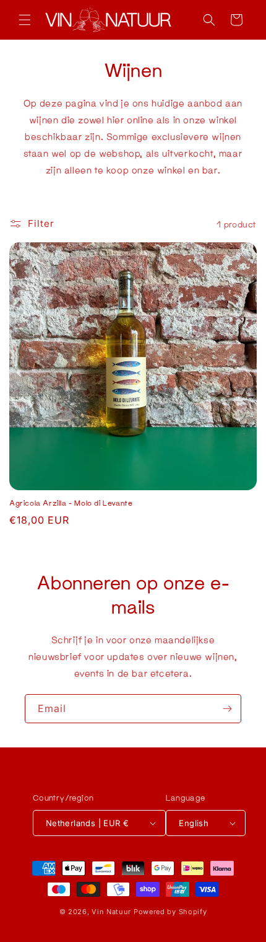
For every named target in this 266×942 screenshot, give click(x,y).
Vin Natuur (111, 911)
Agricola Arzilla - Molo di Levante (70, 503)
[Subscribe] (227, 708)
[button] (24, 19)
